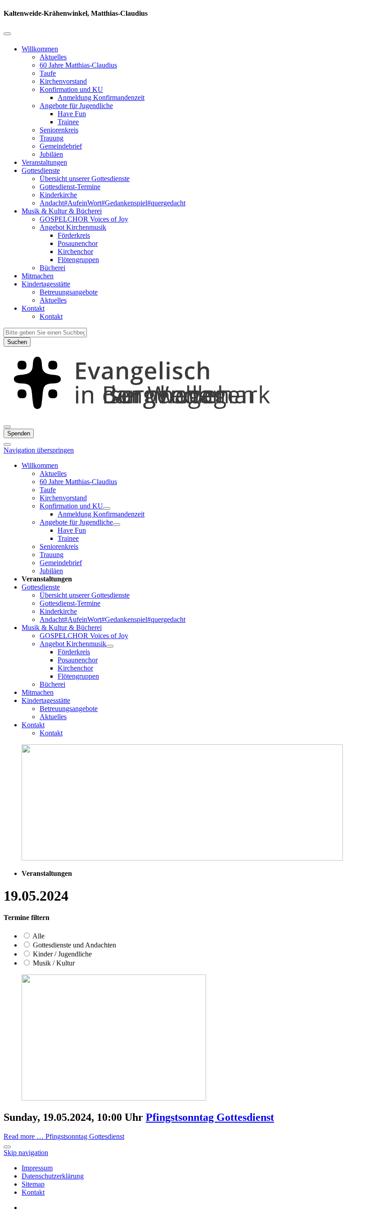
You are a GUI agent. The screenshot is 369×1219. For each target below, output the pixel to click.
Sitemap (33, 1184)
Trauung (51, 138)
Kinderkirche (58, 195)
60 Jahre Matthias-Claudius (78, 65)
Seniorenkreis (59, 130)
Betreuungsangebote (69, 292)
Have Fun (72, 114)
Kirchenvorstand (63, 81)
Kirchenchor (75, 251)
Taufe (48, 73)
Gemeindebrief (61, 146)
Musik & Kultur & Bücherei (62, 211)
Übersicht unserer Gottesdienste (85, 178)
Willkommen (40, 49)
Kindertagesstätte (46, 284)
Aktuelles (53, 57)
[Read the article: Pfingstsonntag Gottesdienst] (114, 1098)
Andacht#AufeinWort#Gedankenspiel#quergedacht (112, 203)
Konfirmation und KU (71, 89)
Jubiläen (51, 154)
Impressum (37, 1168)
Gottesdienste (41, 170)
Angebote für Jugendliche (76, 105)
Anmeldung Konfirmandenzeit (101, 97)
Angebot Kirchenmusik (73, 227)
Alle (38, 936)
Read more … (64, 1136)
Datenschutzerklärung (53, 1176)
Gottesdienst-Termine (70, 186)
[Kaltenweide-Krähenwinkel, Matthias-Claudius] (184, 416)
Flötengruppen (78, 259)
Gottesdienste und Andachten (73, 945)
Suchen (17, 342)
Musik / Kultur (53, 963)
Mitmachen (38, 276)
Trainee (68, 122)
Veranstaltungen (44, 162)
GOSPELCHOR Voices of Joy (84, 219)
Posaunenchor (78, 243)
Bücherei (52, 268)
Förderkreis (74, 235)
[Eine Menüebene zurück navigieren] (7, 33)
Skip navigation (26, 1152)
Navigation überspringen (39, 450)
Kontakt (33, 308)
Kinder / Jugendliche (61, 954)
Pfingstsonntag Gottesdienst (210, 1117)
